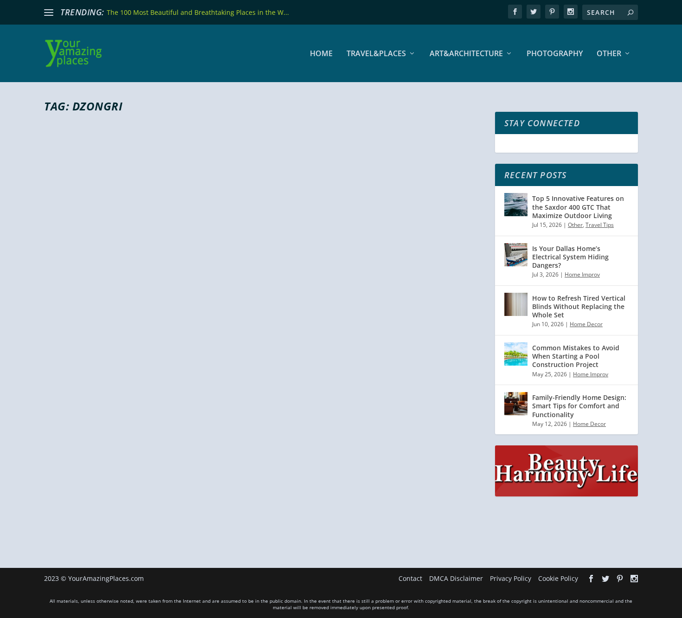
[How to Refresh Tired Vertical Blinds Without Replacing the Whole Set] (516, 304)
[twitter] (533, 12)
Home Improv (582, 274)
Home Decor (586, 324)
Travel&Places (376, 54)
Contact (410, 578)
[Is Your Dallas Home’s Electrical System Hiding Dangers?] (516, 254)
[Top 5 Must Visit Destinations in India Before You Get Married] (264, 285)
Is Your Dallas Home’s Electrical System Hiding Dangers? (570, 257)
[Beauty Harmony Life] (566, 493)
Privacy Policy (510, 578)
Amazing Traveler (84, 483)
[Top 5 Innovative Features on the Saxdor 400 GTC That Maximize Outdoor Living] (516, 204)
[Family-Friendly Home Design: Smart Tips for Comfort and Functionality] (516, 403)
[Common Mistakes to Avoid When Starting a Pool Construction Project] (516, 354)
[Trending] (48, 12)
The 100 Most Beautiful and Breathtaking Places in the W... (198, 12)
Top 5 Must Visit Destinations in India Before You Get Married (241, 466)
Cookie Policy (558, 578)
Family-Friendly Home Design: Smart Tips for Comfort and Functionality (579, 405)
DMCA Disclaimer (456, 578)
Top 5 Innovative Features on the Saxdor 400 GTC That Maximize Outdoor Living (578, 206)
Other (609, 54)
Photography (555, 54)
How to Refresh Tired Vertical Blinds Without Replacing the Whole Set (578, 306)
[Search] (630, 12)
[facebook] (515, 12)
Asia (155, 483)
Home (321, 54)
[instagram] (571, 12)
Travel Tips (599, 225)
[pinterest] (552, 12)
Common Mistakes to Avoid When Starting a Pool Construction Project (575, 356)
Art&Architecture (466, 54)
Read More (78, 519)
